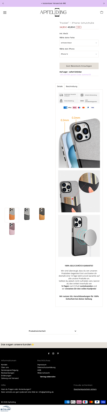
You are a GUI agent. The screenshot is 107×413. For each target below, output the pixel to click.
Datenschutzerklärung (46, 367)
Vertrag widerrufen (47, 377)
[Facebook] (48, 353)
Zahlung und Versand (10, 378)
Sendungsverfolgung (9, 370)
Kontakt (4, 365)
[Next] (104, 3)
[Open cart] (101, 12)
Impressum (41, 365)
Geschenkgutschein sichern (85, 389)
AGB (39, 370)
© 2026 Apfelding (8, 402)
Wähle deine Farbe (67, 37)
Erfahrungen (6, 376)
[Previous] (3, 3)
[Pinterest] (58, 353)
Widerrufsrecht (43, 373)
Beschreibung (71, 86)
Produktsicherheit (37, 331)
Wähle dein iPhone (67, 49)
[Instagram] (53, 353)
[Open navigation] (4, 12)
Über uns (5, 367)
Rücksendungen (7, 373)
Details (60, 86)
